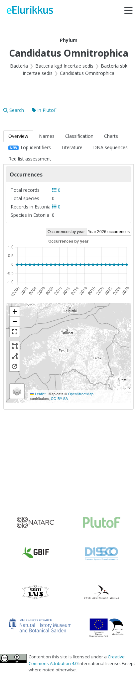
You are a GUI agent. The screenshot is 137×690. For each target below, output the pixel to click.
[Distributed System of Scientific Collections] (101, 554)
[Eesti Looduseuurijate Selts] (35, 592)
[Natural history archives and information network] (35, 522)
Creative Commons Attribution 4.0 (77, 660)
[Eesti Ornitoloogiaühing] (101, 592)
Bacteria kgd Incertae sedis (64, 66)
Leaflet (40, 393)
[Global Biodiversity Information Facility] (35, 552)
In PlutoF (47, 110)
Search (16, 110)
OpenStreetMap (80, 393)
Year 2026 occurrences (109, 231)
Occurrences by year (66, 231)
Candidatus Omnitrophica (87, 73)
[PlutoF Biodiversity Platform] (101, 522)
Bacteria (19, 66)
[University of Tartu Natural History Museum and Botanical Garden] (40, 625)
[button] (15, 312)
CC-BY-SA (59, 398)
